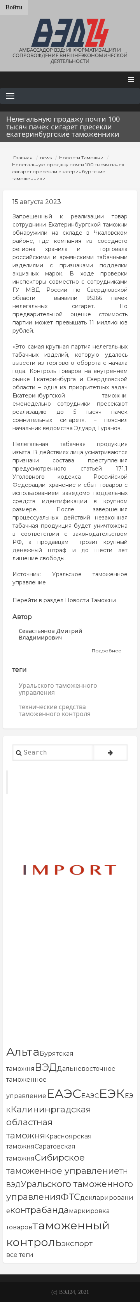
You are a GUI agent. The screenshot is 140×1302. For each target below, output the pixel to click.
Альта (23, 1051)
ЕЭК (112, 1093)
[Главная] (70, 33)
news (46, 157)
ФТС (70, 1196)
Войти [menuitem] (14, 7)
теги (19, 669)
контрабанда (39, 1209)
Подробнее (106, 651)
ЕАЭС (63, 1093)
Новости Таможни (81, 157)
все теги (19, 1254)
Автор (22, 616)
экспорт (77, 1243)
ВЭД (46, 1067)
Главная (23, 157)
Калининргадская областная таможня (48, 1122)
